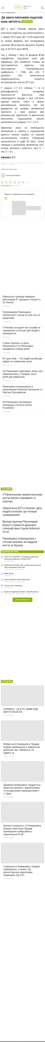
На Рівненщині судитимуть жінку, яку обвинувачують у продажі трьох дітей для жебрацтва (22, 374)
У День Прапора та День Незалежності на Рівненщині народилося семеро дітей (18, 346)
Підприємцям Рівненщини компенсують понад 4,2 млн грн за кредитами (21, 315)
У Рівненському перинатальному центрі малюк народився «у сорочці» (22, 498)
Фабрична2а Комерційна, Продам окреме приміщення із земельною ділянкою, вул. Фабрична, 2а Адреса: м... (21, 748)
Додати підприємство (22, 600)
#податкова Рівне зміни (9, 169)
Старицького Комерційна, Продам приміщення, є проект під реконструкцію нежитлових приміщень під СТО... (21, 871)
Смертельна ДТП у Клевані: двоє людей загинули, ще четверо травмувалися (22, 511)
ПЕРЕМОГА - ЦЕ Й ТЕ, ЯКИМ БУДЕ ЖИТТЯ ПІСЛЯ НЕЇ (20, 711)
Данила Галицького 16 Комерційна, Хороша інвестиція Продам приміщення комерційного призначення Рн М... (22, 830)
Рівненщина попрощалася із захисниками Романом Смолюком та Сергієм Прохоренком (22, 389)
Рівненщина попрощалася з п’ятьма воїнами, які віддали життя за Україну (20, 542)
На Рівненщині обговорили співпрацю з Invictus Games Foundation (17, 405)
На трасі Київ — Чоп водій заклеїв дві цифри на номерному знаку (22, 360)
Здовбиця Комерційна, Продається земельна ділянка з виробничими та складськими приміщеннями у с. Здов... (21, 789)
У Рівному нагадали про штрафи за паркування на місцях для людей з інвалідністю (21, 330)
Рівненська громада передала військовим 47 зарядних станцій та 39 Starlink (21, 299)
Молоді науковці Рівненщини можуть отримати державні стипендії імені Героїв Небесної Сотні (21, 526)
